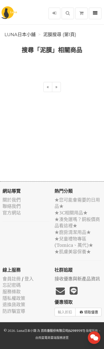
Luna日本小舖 (20, 34)
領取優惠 (91, 312)
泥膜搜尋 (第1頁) (59, 34)
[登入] (54, 13)
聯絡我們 (12, 206)
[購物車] (81, 13)
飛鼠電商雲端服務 (50, 338)
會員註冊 (12, 279)
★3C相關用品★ (71, 213)
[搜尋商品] (68, 13)
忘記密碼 (12, 285)
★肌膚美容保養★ (73, 252)
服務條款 (12, 292)
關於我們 (12, 200)
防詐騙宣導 (14, 311)
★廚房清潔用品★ (73, 232)
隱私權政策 (14, 298)
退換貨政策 (14, 305)
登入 (29, 279)
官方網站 (12, 213)
